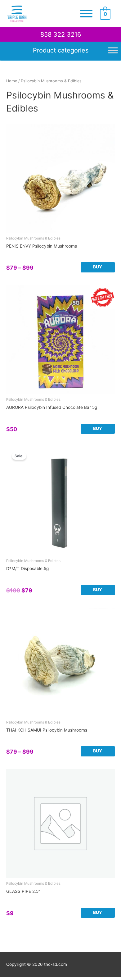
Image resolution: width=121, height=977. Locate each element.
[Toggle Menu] (86, 13)
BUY (97, 266)
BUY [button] (97, 428)
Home (11, 81)
